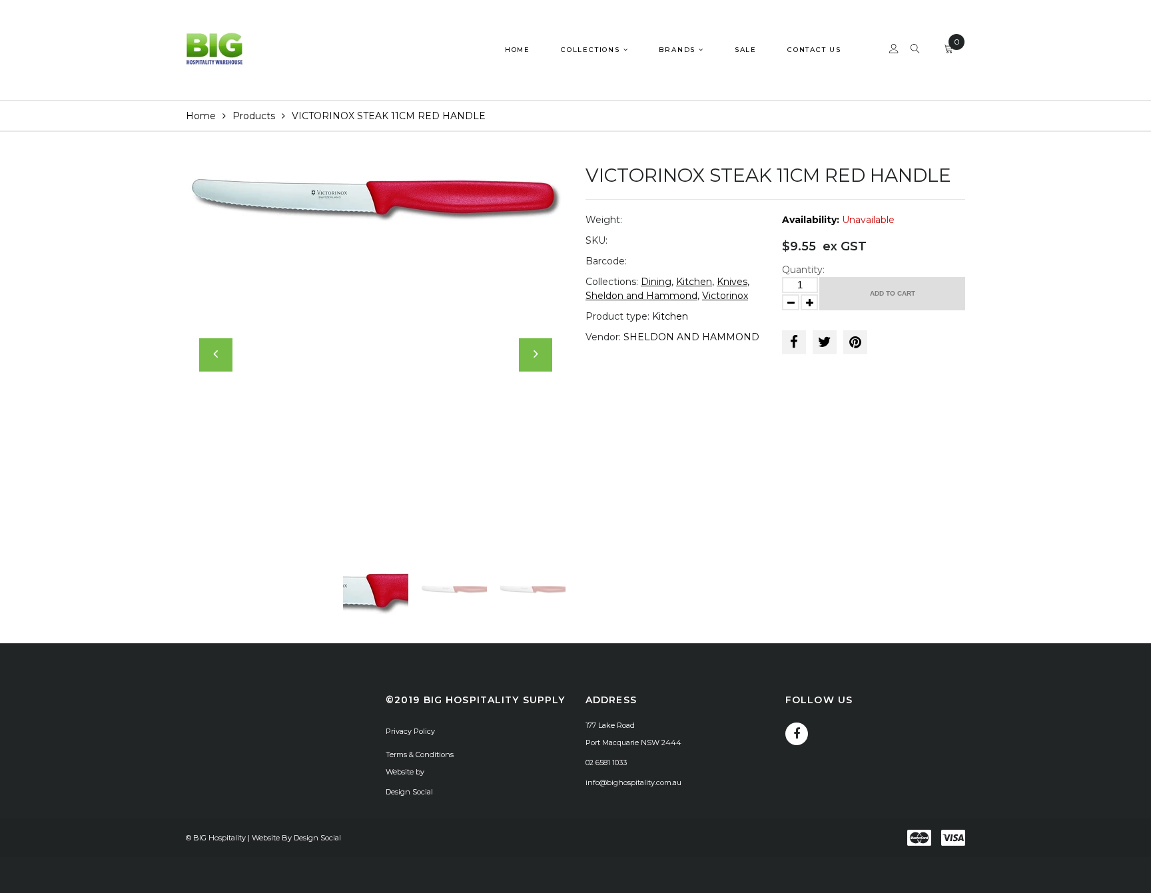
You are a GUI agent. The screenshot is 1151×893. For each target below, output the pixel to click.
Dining (656, 282)
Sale (746, 49)
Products (253, 116)
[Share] (794, 342)
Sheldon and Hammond (641, 296)
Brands (679, 49)
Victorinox (725, 296)
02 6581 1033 (606, 762)
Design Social (409, 791)
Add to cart (892, 293)
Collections (592, 49)
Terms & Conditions (420, 754)
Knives (732, 282)
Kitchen (694, 282)
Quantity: (803, 270)
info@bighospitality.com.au (633, 782)
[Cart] (948, 50)
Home (517, 49)
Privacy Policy (410, 731)
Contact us (814, 49)
